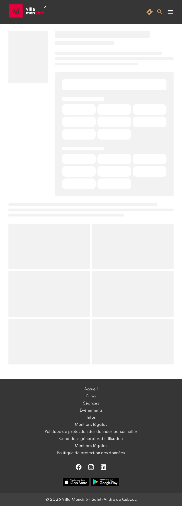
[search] (159, 11)
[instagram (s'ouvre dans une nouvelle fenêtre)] (91, 467)
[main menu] (170, 12)
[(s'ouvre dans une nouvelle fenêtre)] (76, 482)
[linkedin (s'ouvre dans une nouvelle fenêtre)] (103, 467)
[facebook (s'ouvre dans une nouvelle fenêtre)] (78, 467)
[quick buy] (149, 12)
